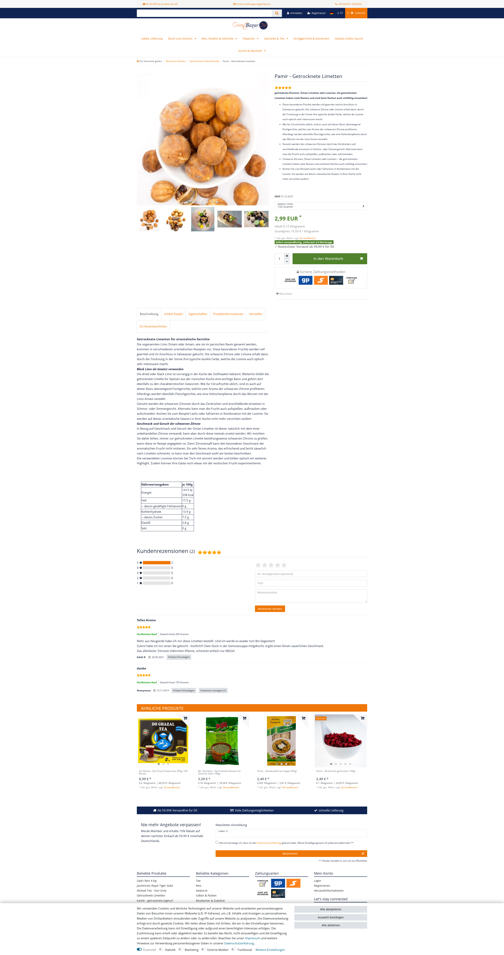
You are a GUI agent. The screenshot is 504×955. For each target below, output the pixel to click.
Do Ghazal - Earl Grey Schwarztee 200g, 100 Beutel (163, 772)
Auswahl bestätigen (331, 917)
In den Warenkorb (328, 258)
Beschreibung (149, 314)
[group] (163, 741)
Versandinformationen (329, 890)
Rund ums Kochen (180, 38)
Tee (198, 881)
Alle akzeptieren (330, 909)
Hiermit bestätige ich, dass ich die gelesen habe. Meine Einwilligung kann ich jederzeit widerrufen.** (286, 843)
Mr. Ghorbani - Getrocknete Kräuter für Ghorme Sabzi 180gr (219, 772)
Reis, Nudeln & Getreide (218, 38)
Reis (198, 885)
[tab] (149, 314)
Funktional (245, 950)
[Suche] (277, 13)
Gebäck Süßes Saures (349, 38)
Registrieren (322, 885)
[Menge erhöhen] (287, 256)
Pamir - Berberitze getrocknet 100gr (336, 771)
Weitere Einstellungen (270, 950)
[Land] (331, 13)
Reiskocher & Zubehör (210, 900)
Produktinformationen (228, 314)
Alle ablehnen (331, 925)
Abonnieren (290, 853)
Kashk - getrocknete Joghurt (155, 900)
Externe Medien (218, 950)
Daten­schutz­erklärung (239, 943)
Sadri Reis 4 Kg (147, 881)
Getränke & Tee (274, 38)
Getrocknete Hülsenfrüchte (204, 61)
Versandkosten (307, 238)
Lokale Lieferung (152, 38)
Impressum (252, 938)
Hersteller (255, 314)
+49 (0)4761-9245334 (349, 4)
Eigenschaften (198, 314)
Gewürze (202, 890)
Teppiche (249, 38)
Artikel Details (173, 314)
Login (317, 881)
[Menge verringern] (287, 261)
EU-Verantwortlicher (153, 326)
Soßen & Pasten (206, 895)
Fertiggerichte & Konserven (311, 38)
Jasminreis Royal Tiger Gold (155, 885)
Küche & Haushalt (250, 51)
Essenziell (149, 950)
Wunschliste (285, 293)
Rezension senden (270, 609)
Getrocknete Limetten (151, 895)
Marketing (191, 950)
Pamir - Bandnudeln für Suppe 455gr (277, 771)
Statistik (170, 950)
